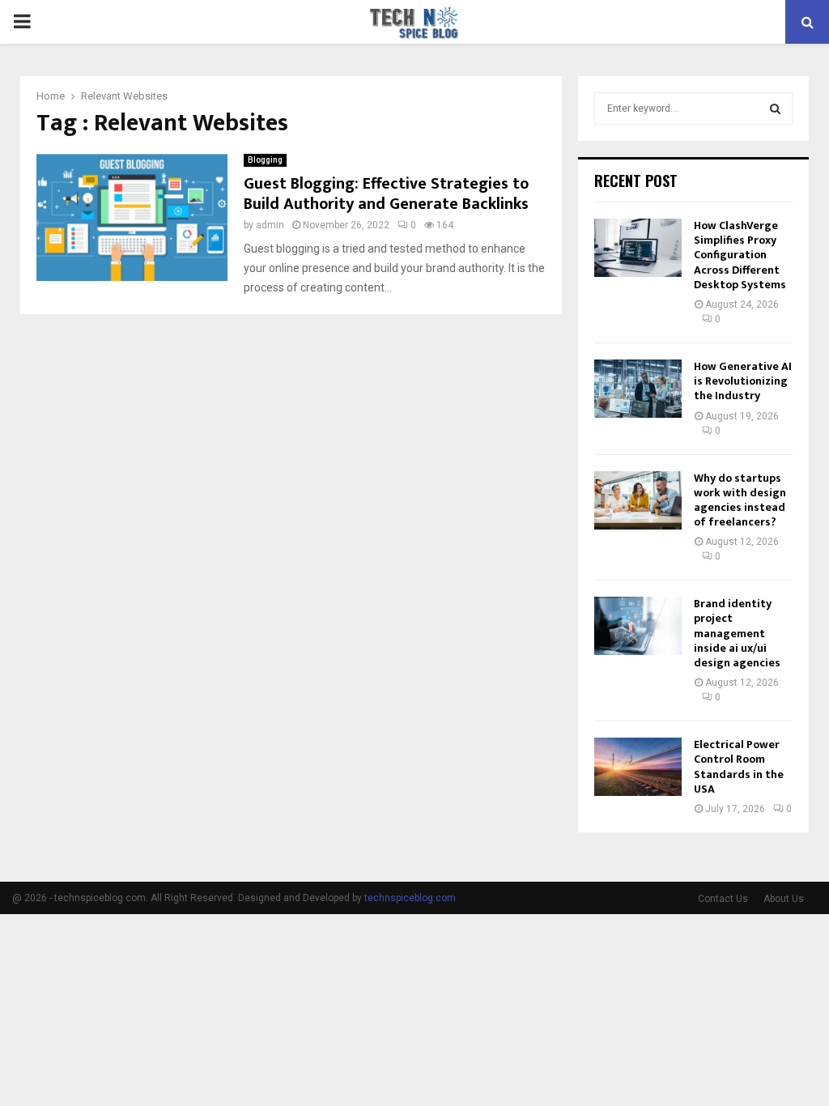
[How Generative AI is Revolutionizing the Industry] (638, 388)
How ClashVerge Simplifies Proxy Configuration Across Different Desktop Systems (740, 255)
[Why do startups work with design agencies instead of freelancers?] (638, 500)
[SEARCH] (775, 108)
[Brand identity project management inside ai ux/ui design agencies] (638, 626)
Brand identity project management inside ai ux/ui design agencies (737, 633)
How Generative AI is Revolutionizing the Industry (743, 381)
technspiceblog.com (410, 898)
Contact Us (723, 898)
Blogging (265, 159)
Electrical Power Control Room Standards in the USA (739, 766)
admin (270, 225)
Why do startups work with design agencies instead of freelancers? (740, 500)
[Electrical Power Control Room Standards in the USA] (638, 767)
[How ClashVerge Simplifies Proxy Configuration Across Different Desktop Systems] (638, 248)
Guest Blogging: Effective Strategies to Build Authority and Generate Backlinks (386, 194)
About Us (783, 898)
